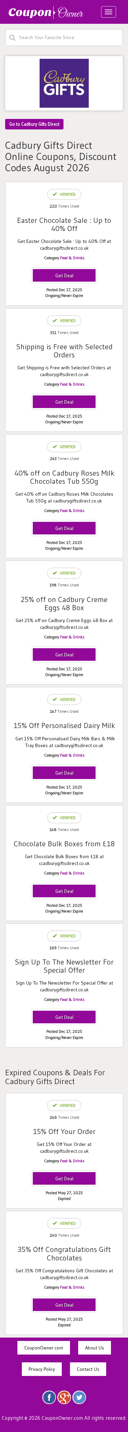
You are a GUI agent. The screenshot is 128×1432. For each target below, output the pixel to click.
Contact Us (88, 1369)
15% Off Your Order (64, 1131)
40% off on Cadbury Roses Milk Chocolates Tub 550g (64, 477)
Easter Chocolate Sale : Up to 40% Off (64, 224)
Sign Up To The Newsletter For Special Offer (64, 966)
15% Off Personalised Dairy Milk (64, 725)
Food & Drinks (72, 257)
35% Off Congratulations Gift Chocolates (64, 1253)
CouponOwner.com (43, 1348)
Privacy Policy (42, 1369)
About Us (94, 1348)
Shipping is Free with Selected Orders (64, 350)
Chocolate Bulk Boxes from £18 (64, 843)
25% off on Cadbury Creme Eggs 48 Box (64, 603)
